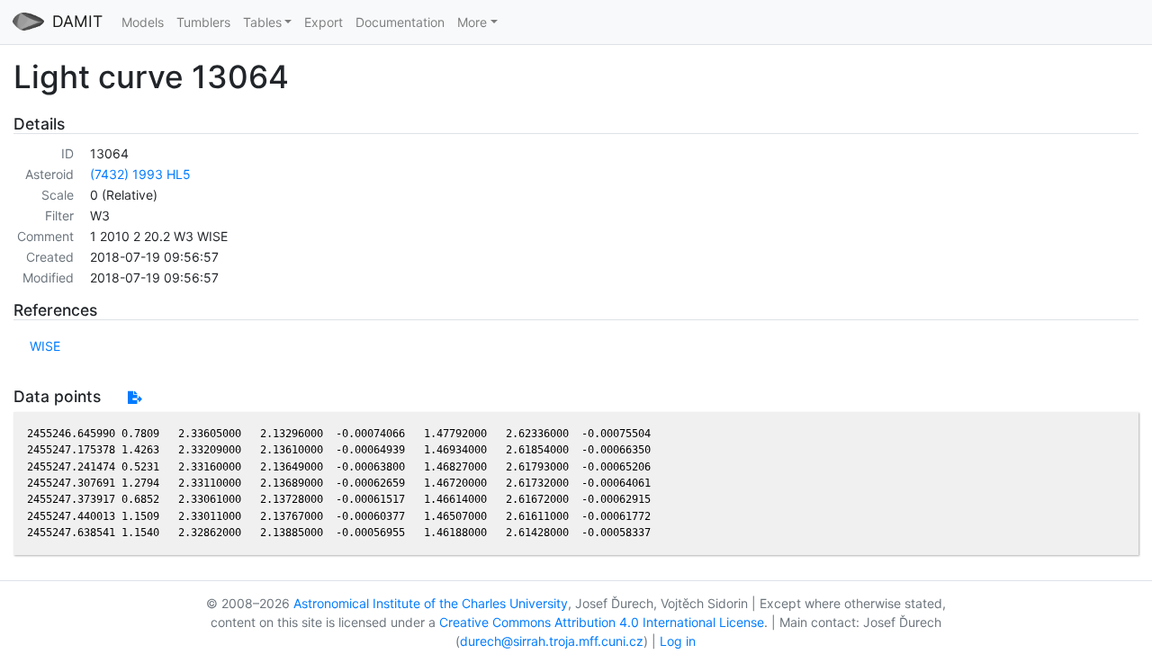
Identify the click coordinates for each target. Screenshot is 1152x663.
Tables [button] (262, 22)
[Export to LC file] (134, 397)
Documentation (400, 22)
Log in (678, 641)
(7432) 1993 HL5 (140, 174)
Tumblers (203, 22)
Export (323, 22)
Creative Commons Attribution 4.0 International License (601, 622)
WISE (45, 346)
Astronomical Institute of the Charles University (430, 603)
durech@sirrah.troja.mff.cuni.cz (552, 641)
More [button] (472, 22)
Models (143, 22)
